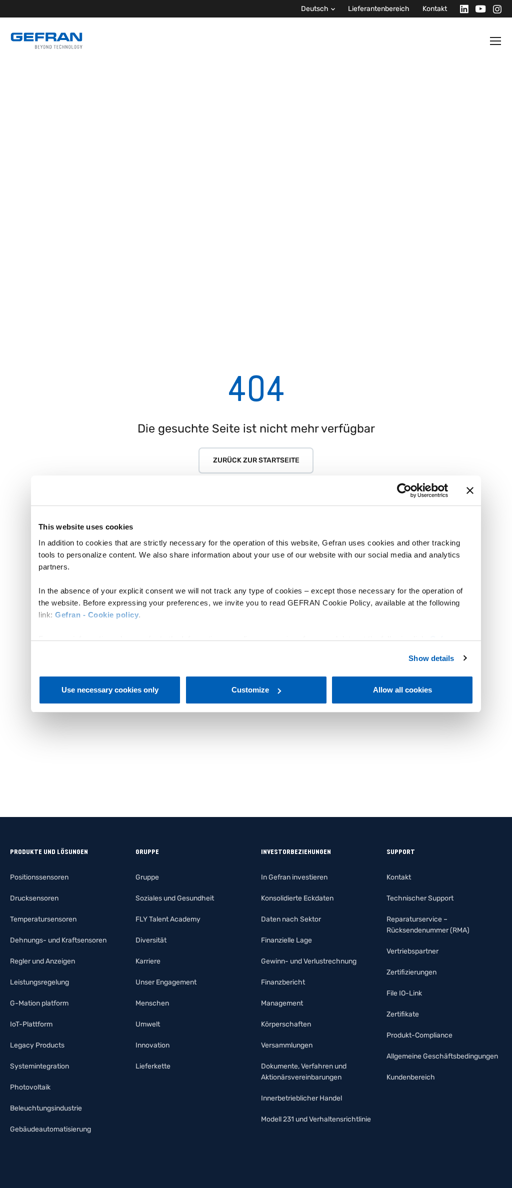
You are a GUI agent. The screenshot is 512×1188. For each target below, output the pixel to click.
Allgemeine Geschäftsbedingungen (442, 1056)
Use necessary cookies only (110, 690)
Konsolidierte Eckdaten (297, 898)
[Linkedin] (461, 8)
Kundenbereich (410, 1077)
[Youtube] (477, 9)
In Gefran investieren (294, 877)
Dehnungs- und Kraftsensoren (58, 940)
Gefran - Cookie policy (96, 614)
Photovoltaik (30, 1087)
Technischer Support (420, 898)
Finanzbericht (283, 982)
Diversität (151, 940)
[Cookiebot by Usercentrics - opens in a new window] (404, 490)
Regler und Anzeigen (42, 961)
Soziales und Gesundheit (175, 898)
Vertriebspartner (412, 951)
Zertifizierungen (411, 972)
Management (282, 1003)
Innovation (153, 1045)
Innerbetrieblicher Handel (301, 1098)
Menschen (152, 1003)
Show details (431, 658)
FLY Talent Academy (168, 919)
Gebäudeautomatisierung (50, 1129)
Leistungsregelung (39, 982)
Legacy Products (37, 1045)
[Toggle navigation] (496, 41)
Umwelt (148, 1024)
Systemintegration (39, 1066)
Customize (250, 690)
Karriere (148, 961)
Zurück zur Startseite (256, 460)
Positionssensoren (39, 877)
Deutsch (314, 8)
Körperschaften (286, 1024)
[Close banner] (470, 490)
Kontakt (434, 8)
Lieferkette (153, 1066)
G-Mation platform (39, 1003)
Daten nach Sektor (291, 919)
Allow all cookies (402, 690)
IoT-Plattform (31, 1024)
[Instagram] (494, 8)
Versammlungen (286, 1045)
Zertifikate (402, 1014)
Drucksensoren (34, 898)
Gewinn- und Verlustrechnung (308, 961)
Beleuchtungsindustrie (46, 1108)
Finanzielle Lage (286, 940)
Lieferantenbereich (379, 8)
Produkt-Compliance (419, 1035)
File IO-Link (404, 993)
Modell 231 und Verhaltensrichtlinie (316, 1119)
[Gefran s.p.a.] (46, 40)
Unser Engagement (166, 982)
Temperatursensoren (43, 919)
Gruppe (147, 877)
